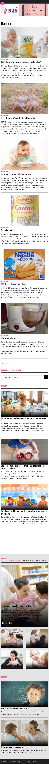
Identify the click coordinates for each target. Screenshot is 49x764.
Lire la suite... (7, 623)
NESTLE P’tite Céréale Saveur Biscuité (14, 284)
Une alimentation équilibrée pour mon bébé (16, 174)
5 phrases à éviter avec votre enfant (15, 746)
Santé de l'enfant (23, 601)
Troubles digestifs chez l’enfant (17, 606)
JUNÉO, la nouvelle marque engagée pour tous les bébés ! (21, 62)
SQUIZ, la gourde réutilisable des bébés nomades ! (18, 118)
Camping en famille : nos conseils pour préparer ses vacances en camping (24, 512)
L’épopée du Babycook (8, 338)
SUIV (8, 364)
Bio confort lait (6, 230)
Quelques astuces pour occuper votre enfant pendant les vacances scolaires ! (22, 467)
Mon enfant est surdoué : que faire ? (15, 708)
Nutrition (6, 23)
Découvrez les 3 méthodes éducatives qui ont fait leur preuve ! (24, 419)
